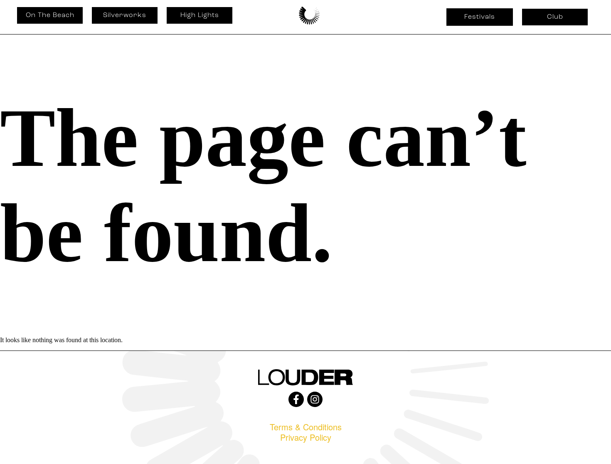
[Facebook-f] (296, 399)
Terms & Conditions (306, 427)
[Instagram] (315, 399)
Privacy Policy (305, 437)
